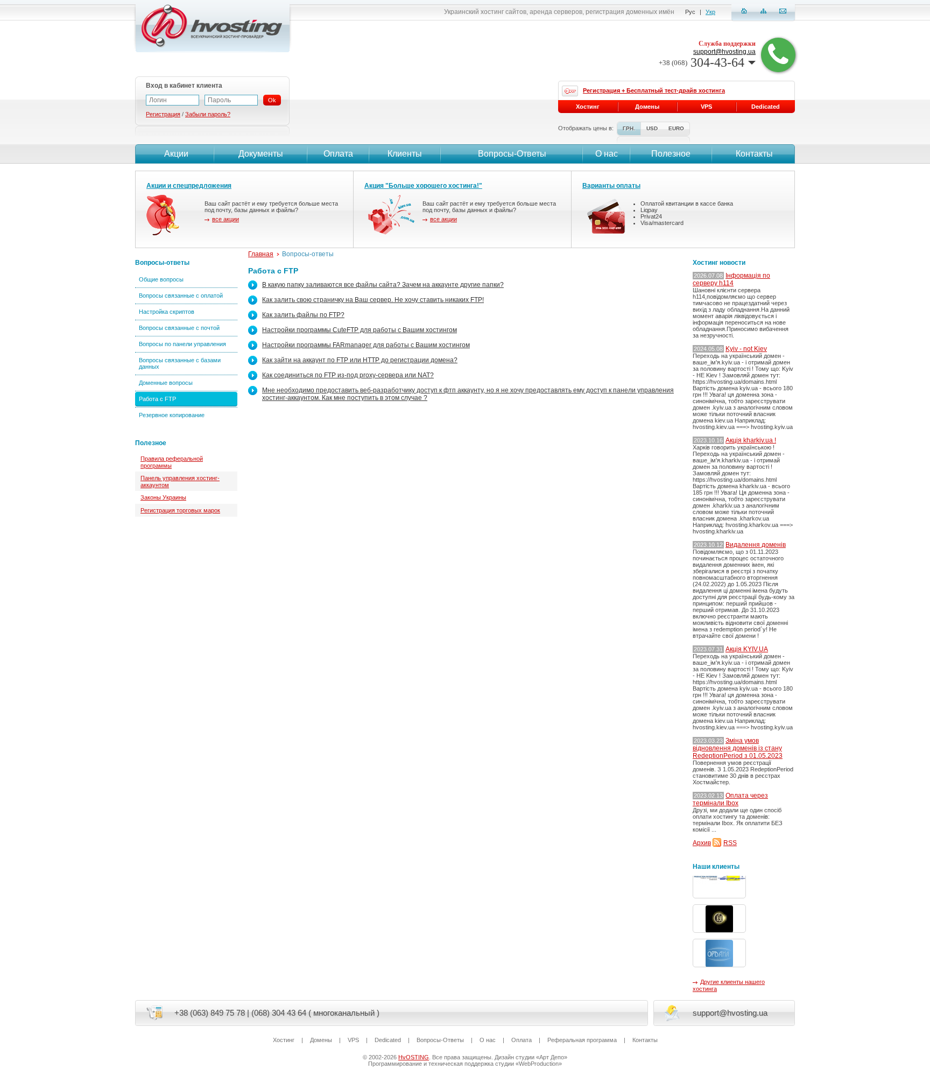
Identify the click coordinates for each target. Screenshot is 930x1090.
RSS (730, 843)
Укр (710, 12)
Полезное (671, 153)
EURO (676, 128)
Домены (647, 106)
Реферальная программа (582, 1040)
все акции (225, 219)
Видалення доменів (755, 544)
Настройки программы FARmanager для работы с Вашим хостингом (366, 345)
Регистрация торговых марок (180, 510)
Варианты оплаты (611, 185)
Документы (260, 153)
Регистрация (163, 114)
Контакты (754, 153)
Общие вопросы (161, 279)
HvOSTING (413, 1057)
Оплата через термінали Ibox (730, 799)
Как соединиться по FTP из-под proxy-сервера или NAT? (348, 375)
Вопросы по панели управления (182, 344)
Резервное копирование (172, 415)
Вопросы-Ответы (512, 153)
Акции (176, 153)
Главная (260, 254)
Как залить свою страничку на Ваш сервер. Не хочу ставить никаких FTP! (373, 300)
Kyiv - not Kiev (746, 349)
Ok (272, 100)
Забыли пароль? (207, 114)
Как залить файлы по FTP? (303, 315)
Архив (702, 843)
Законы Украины (163, 497)
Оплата (338, 153)
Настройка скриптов (166, 311)
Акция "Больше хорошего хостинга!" (423, 185)
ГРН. (629, 128)
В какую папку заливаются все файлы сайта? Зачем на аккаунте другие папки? (383, 285)
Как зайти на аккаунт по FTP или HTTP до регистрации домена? (359, 360)
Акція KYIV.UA (746, 649)
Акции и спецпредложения (188, 185)
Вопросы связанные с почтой (179, 328)
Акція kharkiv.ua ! (750, 440)
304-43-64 (701, 62)
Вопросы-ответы (162, 262)
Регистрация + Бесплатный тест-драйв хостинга (654, 90)
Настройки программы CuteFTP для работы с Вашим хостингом (359, 330)
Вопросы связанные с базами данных (180, 363)
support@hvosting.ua (724, 51)
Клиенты (405, 153)
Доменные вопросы (166, 382)
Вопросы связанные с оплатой (181, 295)
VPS (706, 106)
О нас (606, 153)
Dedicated (765, 106)
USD (652, 128)
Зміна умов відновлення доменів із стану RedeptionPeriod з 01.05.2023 (738, 748)
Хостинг (588, 106)
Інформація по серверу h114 (731, 279)
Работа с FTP (157, 399)
